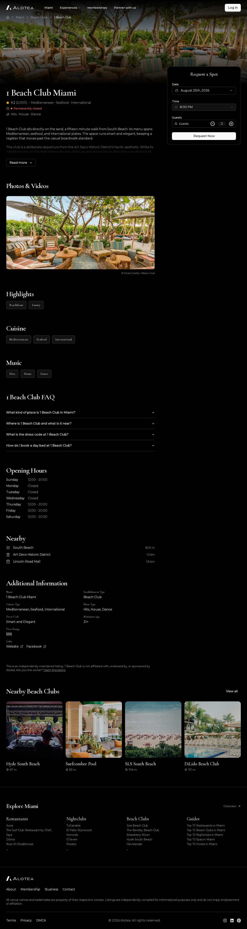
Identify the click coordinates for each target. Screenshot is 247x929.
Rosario (71, 844)
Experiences (68, 7)
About (11, 889)
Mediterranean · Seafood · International (61, 102)
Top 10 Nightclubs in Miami (205, 835)
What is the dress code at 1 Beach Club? (37, 434)
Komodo (72, 835)
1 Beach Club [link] (62, 17)
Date (175, 84)
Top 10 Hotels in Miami (202, 844)
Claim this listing (54, 670)
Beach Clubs (39, 17)
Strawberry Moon (138, 835)
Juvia (9, 825)
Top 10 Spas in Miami (201, 839)
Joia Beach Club (137, 825)
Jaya (9, 835)
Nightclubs (76, 819)
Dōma (10, 839)
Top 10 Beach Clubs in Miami (206, 830)
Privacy (26, 920)
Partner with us (125, 7)
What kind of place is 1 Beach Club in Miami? (40, 412)
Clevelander (134, 844)
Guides (193, 819)
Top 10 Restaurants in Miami (206, 825)
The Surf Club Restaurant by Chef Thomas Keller (28, 830)
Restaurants (17, 819)
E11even (71, 839)
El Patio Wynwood (78, 830)
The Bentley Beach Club (143, 830)
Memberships (97, 7)
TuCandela (73, 825)
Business (51, 889)
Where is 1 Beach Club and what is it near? (39, 423)
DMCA (41, 920)
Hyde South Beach (139, 839)
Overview (229, 806)
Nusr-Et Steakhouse (19, 844)
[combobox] (204, 107)
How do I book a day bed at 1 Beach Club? (39, 445)
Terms (11, 920)
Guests (177, 117)
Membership (30, 889)
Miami (48, 7)
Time (175, 101)
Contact (69, 889)
